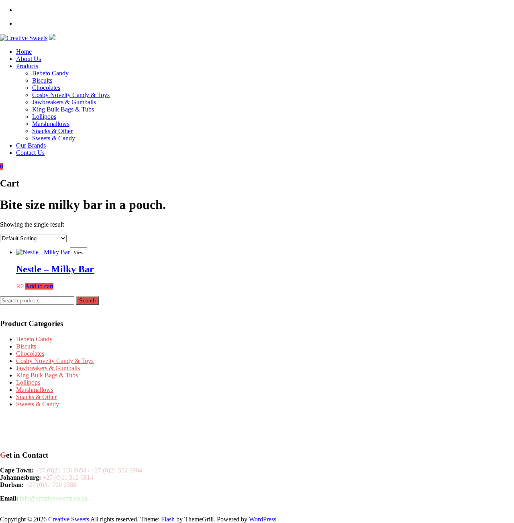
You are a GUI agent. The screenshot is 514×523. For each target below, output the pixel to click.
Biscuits (42, 80)
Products (27, 66)
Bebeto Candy (50, 73)
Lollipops (44, 116)
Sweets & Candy (53, 138)
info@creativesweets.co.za (53, 498)
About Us (28, 58)
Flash (168, 519)
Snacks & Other (52, 131)
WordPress (262, 519)
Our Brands (31, 145)
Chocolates (46, 87)
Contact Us (30, 152)
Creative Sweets (68, 519)
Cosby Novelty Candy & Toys (71, 94)
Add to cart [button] (39, 286)
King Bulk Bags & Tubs (63, 109)
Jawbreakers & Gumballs (64, 102)
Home (24, 51)
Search (87, 301)
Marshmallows (50, 123)
